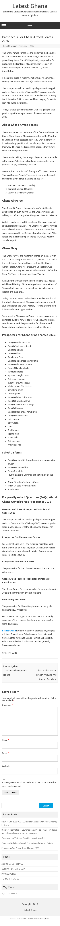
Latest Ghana (30, 6)
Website (6, 766)
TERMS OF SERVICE (10, 879)
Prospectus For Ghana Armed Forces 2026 (20, 848)
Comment (7, 705)
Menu (29, 25)
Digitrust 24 (6, 894)
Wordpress (44, 918)
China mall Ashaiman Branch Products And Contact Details (46, 674)
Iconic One (15, 918)
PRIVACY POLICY (9, 874)
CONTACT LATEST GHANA (13, 869)
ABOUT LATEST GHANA (12, 864)
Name (5, 740)
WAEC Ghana (15, 894)
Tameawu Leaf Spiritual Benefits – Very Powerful (23, 838)
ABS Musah (11, 46)
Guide (14, 653)
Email (5, 753)
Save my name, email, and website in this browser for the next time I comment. (29, 784)
